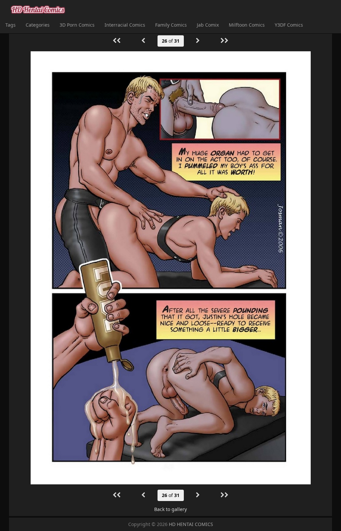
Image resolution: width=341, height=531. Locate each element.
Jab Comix (208, 25)
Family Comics (171, 25)
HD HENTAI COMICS (191, 524)
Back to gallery (170, 509)
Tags (10, 25)
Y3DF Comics (289, 25)
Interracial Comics (125, 25)
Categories (38, 25)
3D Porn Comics (77, 25)
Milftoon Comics (247, 25)
